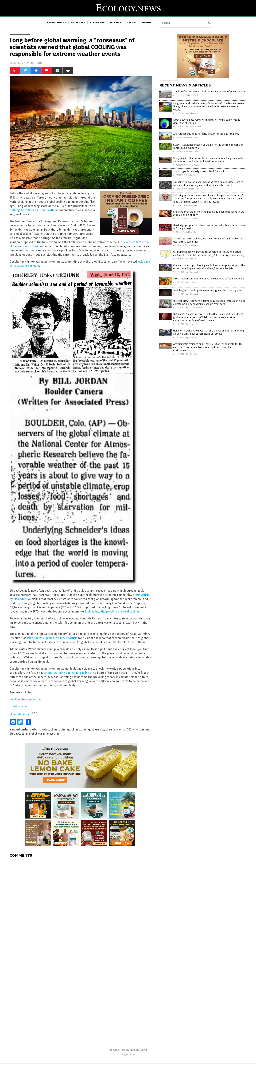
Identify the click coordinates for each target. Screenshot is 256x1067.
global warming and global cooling (67, 672)
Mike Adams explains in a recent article (52, 638)
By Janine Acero (192, 165)
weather (55, 733)
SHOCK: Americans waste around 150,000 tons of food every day (208, 278)
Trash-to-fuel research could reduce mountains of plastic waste (209, 91)
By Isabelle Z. (192, 324)
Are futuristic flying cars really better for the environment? (206, 133)
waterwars (78, 22)
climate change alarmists (88, 729)
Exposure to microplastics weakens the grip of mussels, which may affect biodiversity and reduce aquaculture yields (208, 184)
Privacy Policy (128, 1055)
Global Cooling (19, 733)
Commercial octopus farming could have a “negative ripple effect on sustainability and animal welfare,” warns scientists (209, 267)
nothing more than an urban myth (32, 210)
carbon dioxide (39, 729)
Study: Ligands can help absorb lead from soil (199, 171)
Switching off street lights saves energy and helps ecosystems (208, 290)
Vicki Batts (35, 62)
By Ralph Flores (192, 175)
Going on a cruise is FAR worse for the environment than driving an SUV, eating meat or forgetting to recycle (208, 332)
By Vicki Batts (192, 113)
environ (146, 22)
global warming (39, 733)
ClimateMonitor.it (21, 714)
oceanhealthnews (55, 22)
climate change (60, 729)
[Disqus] (81, 903)
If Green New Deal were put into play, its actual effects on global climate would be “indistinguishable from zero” (209, 302)
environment (141, 729)
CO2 (129, 729)
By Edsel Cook (192, 95)
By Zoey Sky (191, 282)
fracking (115, 22)
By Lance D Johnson (194, 308)
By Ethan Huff (191, 205)
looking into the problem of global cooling (112, 611)
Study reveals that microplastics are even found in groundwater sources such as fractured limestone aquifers (209, 160)
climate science (115, 729)
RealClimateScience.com (25, 699)
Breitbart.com (19, 706)
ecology (131, 22)
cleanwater (97, 22)
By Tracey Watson (193, 127)
